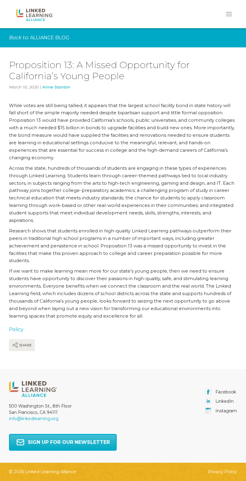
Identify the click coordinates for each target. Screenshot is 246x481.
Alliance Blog (50, 37)
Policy (16, 329)
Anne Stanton (56, 87)
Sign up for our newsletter (69, 442)
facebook (225, 392)
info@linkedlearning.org (33, 418)
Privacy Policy (222, 471)
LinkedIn (224, 401)
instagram (225, 411)
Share (25, 345)
